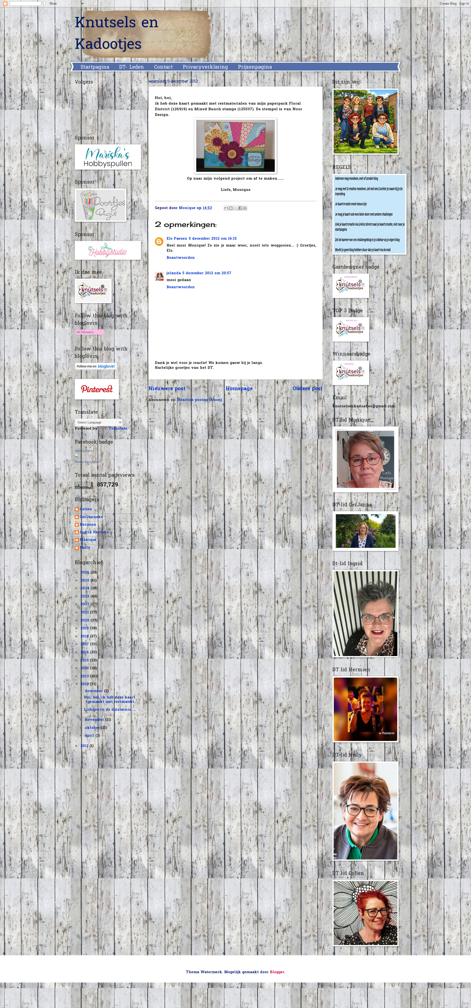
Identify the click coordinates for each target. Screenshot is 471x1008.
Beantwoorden (181, 258)
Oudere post (308, 389)
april (90, 735)
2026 (85, 572)
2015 (85, 660)
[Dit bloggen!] (230, 208)
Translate (118, 428)
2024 (85, 588)
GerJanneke (91, 517)
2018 (85, 636)
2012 (85, 684)
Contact (163, 67)
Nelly (85, 548)
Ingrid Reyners (94, 532)
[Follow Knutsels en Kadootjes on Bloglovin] (89, 335)
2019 (85, 628)
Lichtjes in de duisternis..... (110, 709)
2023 (85, 596)
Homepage (239, 389)
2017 (85, 644)
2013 (85, 676)
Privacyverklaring (205, 67)
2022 (85, 604)
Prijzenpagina (255, 67)
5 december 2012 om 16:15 (213, 238)
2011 (85, 746)
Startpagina (95, 67)
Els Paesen (177, 238)
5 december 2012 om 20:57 (206, 273)
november (95, 719)
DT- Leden (131, 67)
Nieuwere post (166, 389)
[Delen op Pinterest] (244, 208)
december (94, 691)
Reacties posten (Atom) (200, 400)
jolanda (174, 273)
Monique (88, 540)
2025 (85, 580)
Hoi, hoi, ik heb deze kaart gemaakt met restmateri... (110, 700)
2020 (85, 620)
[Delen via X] (235, 208)
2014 (85, 668)
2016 (85, 652)
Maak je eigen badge (87, 461)
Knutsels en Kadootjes (116, 34)
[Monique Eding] (77, 456)
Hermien (88, 525)
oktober (93, 728)
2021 (85, 612)
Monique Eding (83, 450)
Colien (86, 509)
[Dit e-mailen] (226, 208)
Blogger (277, 972)
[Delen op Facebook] (240, 208)
